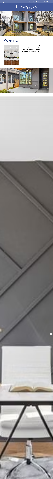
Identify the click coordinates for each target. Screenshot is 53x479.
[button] (41, 1)
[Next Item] (51, 334)
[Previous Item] (2, 334)
